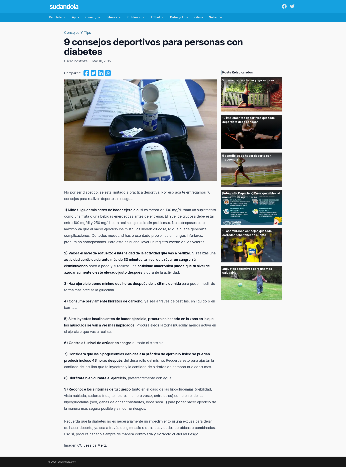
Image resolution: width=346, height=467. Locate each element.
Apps (75, 17)
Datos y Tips (179, 17)
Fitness (112, 17)
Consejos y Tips (77, 32)
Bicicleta (55, 17)
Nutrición (215, 17)
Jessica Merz (94, 445)
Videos (198, 17)
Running (90, 17)
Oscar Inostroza (76, 61)
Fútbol (155, 17)
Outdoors (134, 17)
